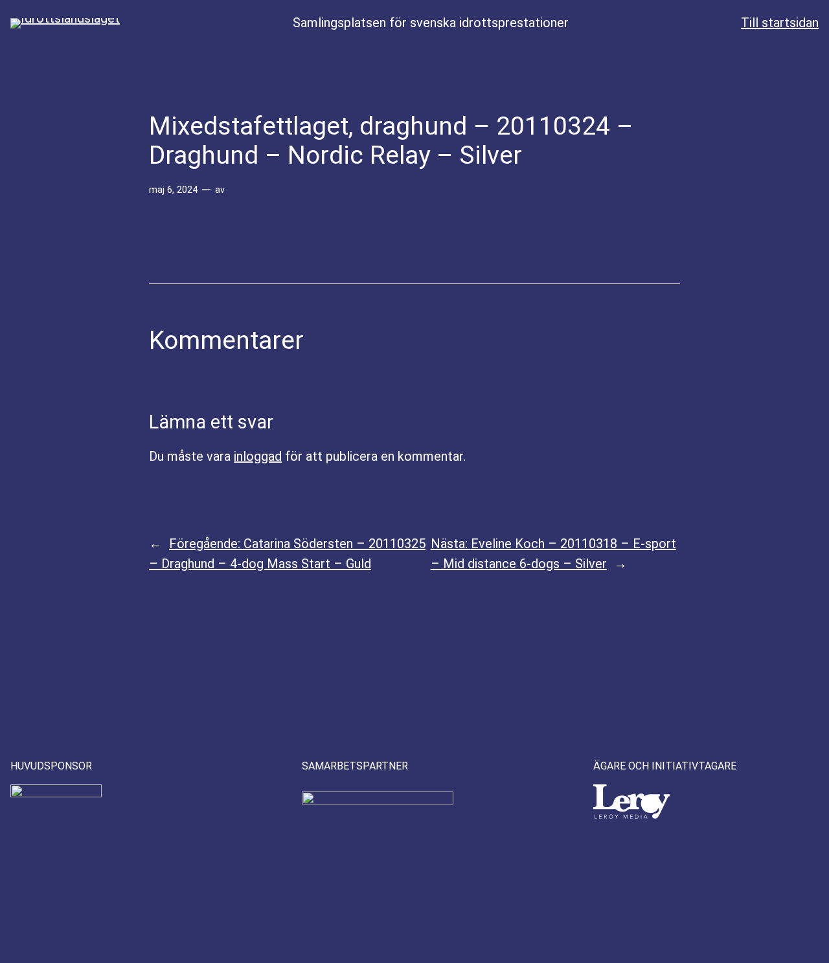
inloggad (258, 456)
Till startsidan (780, 22)
